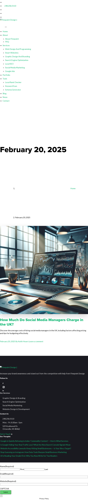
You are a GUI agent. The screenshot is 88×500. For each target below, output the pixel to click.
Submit (5, 492)
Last (46, 469)
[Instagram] (3, 9)
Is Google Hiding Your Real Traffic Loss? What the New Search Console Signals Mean (35, 445)
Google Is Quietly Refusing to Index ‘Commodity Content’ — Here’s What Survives (34, 441)
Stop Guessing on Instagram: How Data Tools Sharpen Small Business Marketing (33, 452)
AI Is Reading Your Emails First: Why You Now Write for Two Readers (28, 456)
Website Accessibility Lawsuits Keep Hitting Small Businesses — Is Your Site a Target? (35, 448)
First (22, 469)
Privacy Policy (44, 498)
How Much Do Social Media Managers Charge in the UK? (41, 322)
